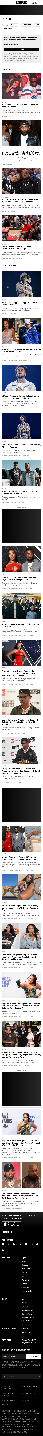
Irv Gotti (14, 25)
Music (4, 102)
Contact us (26, 1332)
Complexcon (27, 1287)
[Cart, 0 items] (40, 2)
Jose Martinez (7, 733)
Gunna (37, 25)
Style (4, 149)
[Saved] (36, 2)
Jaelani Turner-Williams (11, 360)
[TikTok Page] (37, 1244)
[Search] (33, 2)
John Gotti (26, 25)
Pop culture (26, 1269)
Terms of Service (16, 60)
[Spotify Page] (3, 1250)
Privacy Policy (7, 1367)
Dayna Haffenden (8, 211)
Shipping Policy (28, 1310)
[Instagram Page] (20, 1244)
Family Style (27, 1291)
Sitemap (26, 1400)
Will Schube (6, 117)
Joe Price (5, 313)
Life (23, 1276)
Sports (24, 1272)
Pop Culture (6, 197)
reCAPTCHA (21, 58)
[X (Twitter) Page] (8, 1244)
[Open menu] (4, 2)
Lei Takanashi (7, 164)
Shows (24, 1284)
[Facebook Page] (3, 1244)
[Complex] (21, 2)
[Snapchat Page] (31, 1244)
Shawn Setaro (7, 502)
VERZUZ (25, 1280)
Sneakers (25, 1265)
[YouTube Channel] (26, 1244)
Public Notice (29, 1393)
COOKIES (5, 1404)
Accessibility (8, 1400)
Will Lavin (5, 409)
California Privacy (7, 1394)
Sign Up (21, 49)
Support (25, 1306)
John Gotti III (8, 29)
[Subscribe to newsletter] (33, 1356)
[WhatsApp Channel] (14, 1244)
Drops (24, 1303)
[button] (21, 1376)
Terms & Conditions (7, 1387)
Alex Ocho (6, 1209)
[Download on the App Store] (11, 1223)
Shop (24, 1299)
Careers (25, 1328)
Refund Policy (27, 1314)
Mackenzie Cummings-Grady (12, 259)
